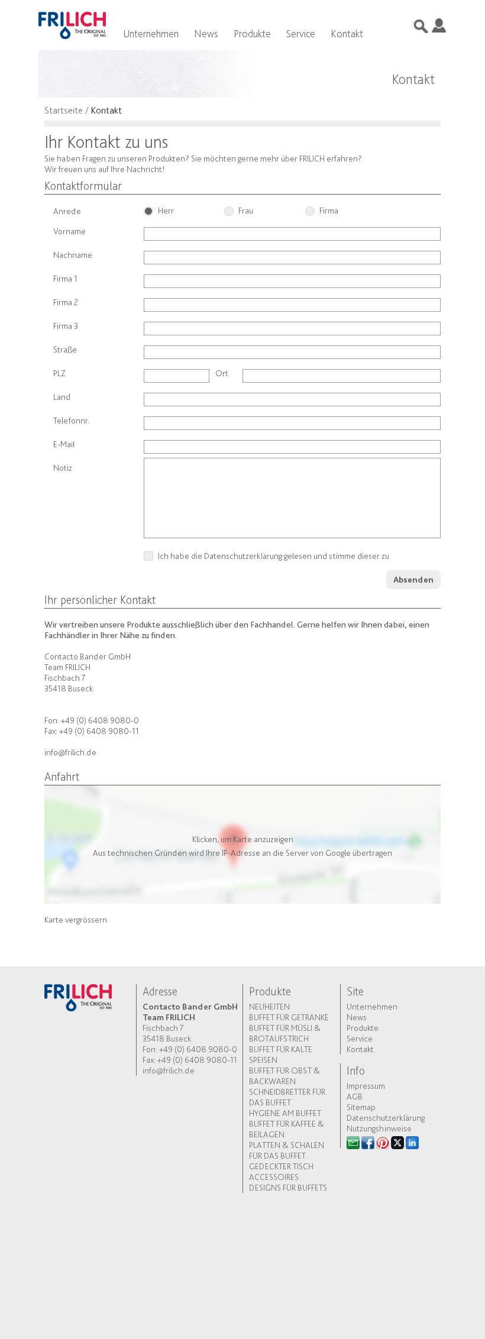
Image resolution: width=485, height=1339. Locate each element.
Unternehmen (151, 33)
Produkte (252, 33)
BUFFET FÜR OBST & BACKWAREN (284, 1075)
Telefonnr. (71, 420)
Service (300, 33)
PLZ (59, 373)
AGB (355, 1096)
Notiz (62, 467)
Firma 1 (67, 278)
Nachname (73, 255)
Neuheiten (269, 1006)
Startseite (63, 110)
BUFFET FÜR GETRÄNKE (289, 1017)
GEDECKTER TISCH (281, 1166)
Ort (221, 373)
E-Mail (64, 444)
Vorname (69, 231)
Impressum (366, 1086)
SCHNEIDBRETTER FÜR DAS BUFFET (287, 1097)
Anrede (67, 211)
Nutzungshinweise (379, 1128)
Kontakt (347, 33)
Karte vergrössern (75, 919)
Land (61, 397)
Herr (166, 210)
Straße (65, 349)
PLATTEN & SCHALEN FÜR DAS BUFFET (286, 1150)
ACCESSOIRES (274, 1177)
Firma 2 (65, 302)
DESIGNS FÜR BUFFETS (288, 1187)
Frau (245, 210)
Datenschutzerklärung (243, 556)
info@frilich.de (70, 752)
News (206, 33)
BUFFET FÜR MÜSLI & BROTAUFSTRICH (285, 1033)
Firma (328, 210)
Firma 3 (65, 326)
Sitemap (361, 1107)
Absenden (413, 579)
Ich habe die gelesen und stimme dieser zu (274, 556)
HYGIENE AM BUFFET (285, 1113)
